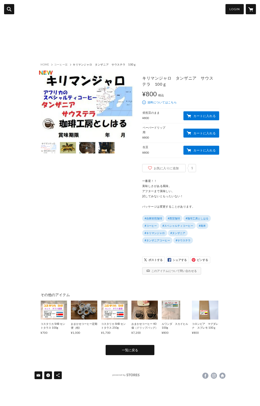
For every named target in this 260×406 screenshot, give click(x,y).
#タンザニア (177, 233)
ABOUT (56, 47)
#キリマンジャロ (155, 233)
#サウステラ (183, 240)
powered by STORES (126, 374)
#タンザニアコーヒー (157, 240)
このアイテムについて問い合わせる (174, 270)
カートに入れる (204, 116)
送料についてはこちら (162, 102)
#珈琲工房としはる (197, 218)
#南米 (202, 225)
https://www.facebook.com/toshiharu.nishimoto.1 (205, 376)
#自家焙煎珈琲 (153, 218)
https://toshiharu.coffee (222, 376)
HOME (40, 47)
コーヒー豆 (61, 64)
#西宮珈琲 (174, 218)
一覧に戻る (130, 350)
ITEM (71, 47)
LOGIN (235, 9)
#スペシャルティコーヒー (177, 225)
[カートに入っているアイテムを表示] (251, 9)
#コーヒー (151, 225)
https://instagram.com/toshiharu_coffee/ (214, 376)
